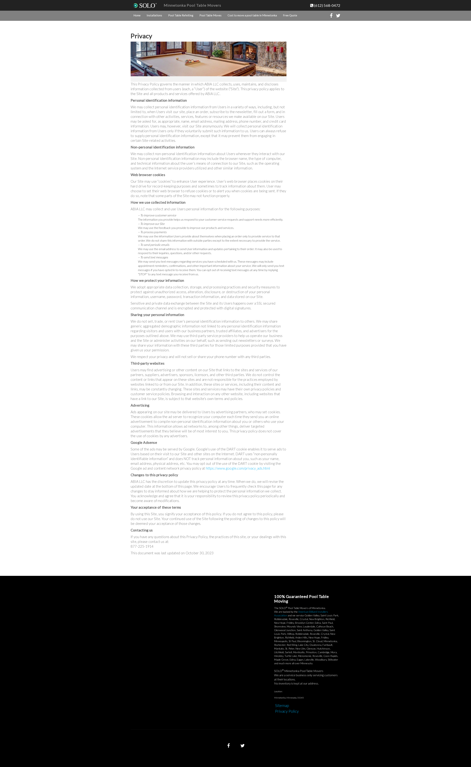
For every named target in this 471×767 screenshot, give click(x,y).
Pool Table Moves (210, 15)
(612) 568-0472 (326, 5)
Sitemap (282, 705)
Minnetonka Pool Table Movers (192, 5)
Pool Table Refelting (180, 15)
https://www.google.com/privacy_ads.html (238, 468)
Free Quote (290, 15)
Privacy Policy (287, 711)
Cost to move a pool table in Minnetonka (252, 15)
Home (137, 15)
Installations (154, 15)
